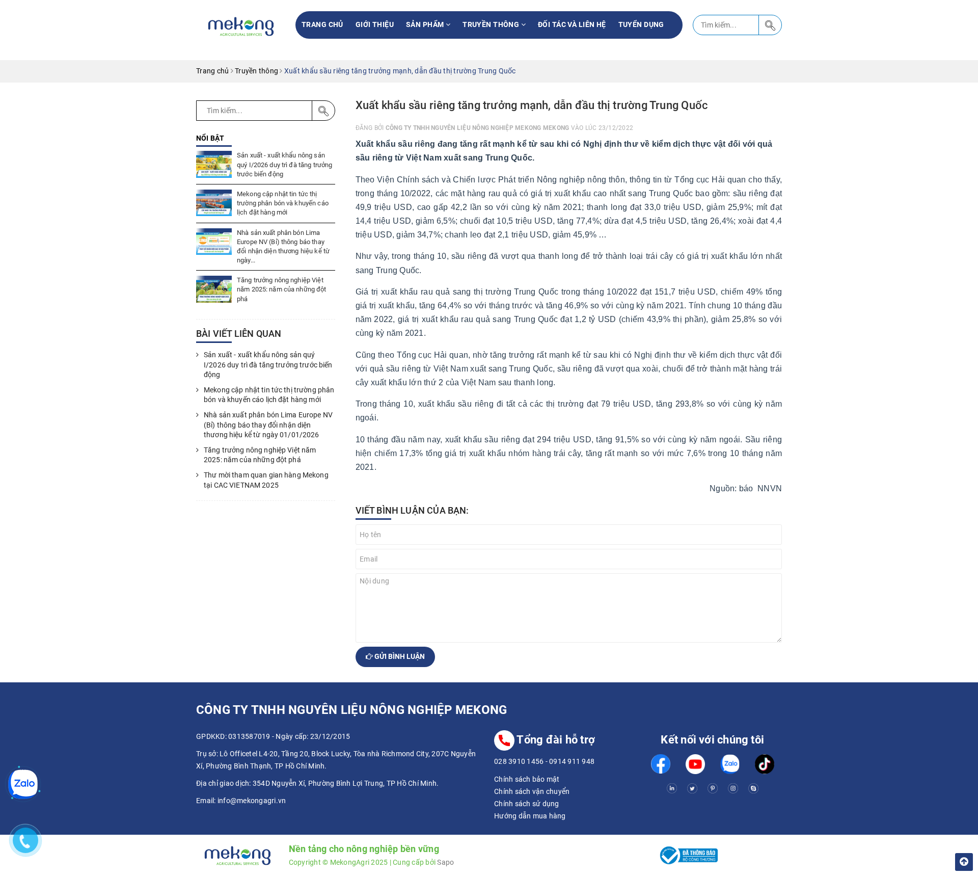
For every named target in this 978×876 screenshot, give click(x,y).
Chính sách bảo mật (527, 779)
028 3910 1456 (519, 761)
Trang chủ (322, 24)
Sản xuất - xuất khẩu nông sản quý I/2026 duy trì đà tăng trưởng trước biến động (284, 164)
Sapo (445, 862)
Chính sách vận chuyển (531, 791)
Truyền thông (492, 24)
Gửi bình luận (399, 656)
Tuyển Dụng (641, 24)
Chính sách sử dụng (526, 804)
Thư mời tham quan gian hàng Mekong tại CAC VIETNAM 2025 (266, 480)
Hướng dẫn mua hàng (530, 816)
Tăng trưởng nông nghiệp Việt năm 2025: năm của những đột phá (282, 289)
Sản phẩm (426, 24)
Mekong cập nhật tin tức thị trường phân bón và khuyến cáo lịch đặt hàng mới (283, 203)
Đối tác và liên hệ (572, 24)
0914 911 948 (571, 761)
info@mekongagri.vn (252, 801)
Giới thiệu (375, 24)
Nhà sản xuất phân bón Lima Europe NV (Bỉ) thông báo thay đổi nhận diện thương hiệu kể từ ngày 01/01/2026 (268, 425)
